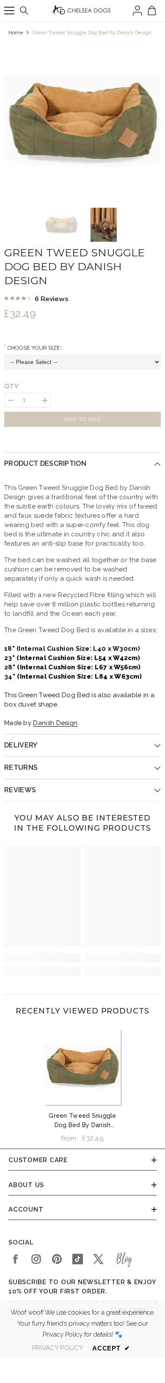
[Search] (24, 10)
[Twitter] (98, 1259)
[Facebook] (15, 1259)
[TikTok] (78, 1259)
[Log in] (137, 10)
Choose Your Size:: (34, 348)
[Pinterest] (57, 1259)
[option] (82, 121)
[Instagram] (36, 1259)
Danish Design (55, 723)
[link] (42, 957)
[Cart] (152, 10)
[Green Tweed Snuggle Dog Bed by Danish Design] (82, 1067)
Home (15, 32)
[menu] (9, 10)
